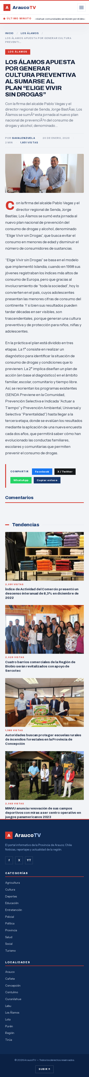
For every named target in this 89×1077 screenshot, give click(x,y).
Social (9, 943)
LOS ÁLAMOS (30, 33)
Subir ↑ (44, 1069)
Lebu (8, 1006)
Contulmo (11, 992)
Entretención (13, 910)
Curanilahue (13, 999)
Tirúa (8, 1039)
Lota (8, 1019)
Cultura (10, 889)
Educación (12, 903)
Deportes (11, 896)
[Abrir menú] (81, 7)
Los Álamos (17, 51)
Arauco (9, 972)
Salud (8, 937)
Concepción (13, 985)
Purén (9, 1026)
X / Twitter (65, 471)
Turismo (10, 950)
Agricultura (12, 882)
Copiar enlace (47, 480)
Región (9, 1033)
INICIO (9, 33)
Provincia (11, 930)
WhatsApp (21, 480)
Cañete (10, 978)
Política (9, 923)
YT (29, 860)
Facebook (42, 471)
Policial (9, 916)
